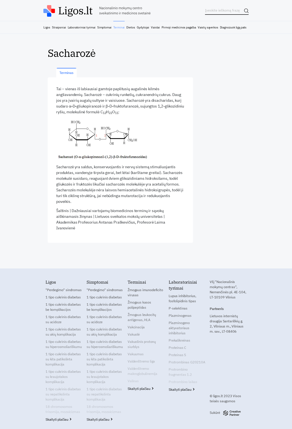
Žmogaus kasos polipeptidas (139, 305)
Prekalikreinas (179, 340)
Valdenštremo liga (141, 361)
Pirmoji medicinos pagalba (179, 27)
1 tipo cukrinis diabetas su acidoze (63, 319)
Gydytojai (143, 27)
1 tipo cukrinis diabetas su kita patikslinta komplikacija (63, 359)
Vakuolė (134, 334)
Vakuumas (136, 354)
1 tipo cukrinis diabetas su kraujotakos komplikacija (63, 376)
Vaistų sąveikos (208, 27)
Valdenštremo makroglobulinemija (142, 371)
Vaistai (155, 27)
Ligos (46, 27)
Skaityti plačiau (57, 419)
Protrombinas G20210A (187, 362)
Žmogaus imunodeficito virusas (145, 292)
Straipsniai (59, 27)
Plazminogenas (180, 315)
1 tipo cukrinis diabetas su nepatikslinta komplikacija (63, 394)
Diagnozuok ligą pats (233, 27)
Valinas (133, 381)
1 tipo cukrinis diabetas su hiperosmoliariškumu (64, 344)
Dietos (130, 27)
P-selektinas (178, 308)
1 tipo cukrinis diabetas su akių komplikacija (63, 331)
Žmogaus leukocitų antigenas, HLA (142, 317)
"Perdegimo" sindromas (64, 290)
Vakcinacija (136, 327)
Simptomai (104, 27)
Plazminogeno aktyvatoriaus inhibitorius (179, 328)
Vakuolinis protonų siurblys (142, 344)
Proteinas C (177, 347)
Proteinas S (177, 355)
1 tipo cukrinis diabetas (63, 297)
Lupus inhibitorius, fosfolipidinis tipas (182, 298)
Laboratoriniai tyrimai (82, 27)
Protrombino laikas (183, 382)
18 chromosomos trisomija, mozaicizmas (63, 409)
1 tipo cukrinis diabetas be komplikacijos (63, 307)
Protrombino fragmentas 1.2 (180, 372)
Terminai (119, 27)
